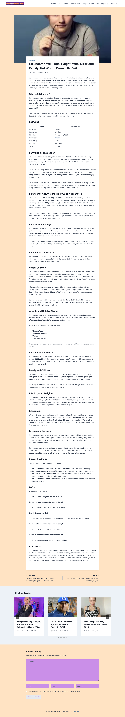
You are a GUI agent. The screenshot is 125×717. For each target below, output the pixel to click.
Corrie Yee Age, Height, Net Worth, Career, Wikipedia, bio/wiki (83, 578)
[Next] (107, 617)
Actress (66, 3)
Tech (97, 3)
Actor (59, 3)
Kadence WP (74, 711)
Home (53, 3)
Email (54, 686)
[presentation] (29, 607)
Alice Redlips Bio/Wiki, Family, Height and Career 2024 (95, 624)
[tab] (58, 637)
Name (30, 686)
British (57, 138)
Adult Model (75, 3)
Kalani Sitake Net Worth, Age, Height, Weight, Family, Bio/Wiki (61, 624)
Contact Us (114, 3)
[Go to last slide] (17, 617)
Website (80, 686)
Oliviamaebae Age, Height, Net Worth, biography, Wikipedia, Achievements (40, 578)
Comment (31, 661)
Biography (104, 3)
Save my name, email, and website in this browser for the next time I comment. (54, 691)
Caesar (33, 72)
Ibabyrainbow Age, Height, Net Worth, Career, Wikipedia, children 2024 (29, 624)
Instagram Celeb (88, 3)
